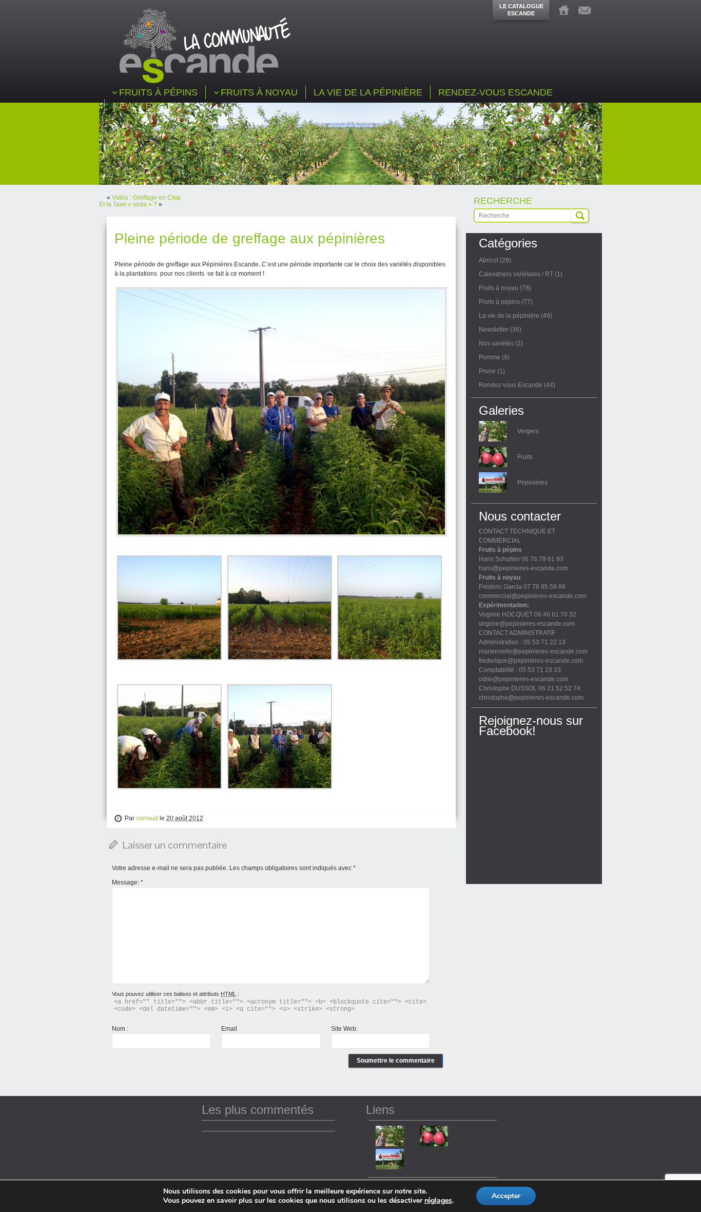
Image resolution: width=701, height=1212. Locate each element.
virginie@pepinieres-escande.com (527, 623)
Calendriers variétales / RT (516, 274)
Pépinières (532, 482)
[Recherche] (580, 215)
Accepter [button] (506, 1196)
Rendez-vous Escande (510, 385)
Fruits (525, 456)
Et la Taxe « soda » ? (128, 204)
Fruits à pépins (499, 301)
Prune (487, 371)
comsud (147, 818)
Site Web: (344, 1028)
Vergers (528, 431)
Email (229, 1028)
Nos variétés (496, 343)
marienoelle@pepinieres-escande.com (533, 651)
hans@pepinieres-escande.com (523, 568)
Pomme (489, 357)
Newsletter (494, 329)
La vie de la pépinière (509, 315)
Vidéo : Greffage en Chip (146, 197)
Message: (127, 882)
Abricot (488, 260)
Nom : (120, 1028)
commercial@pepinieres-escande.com (533, 596)
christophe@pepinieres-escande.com (531, 697)
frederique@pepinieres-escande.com (531, 660)
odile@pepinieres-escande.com (523, 679)
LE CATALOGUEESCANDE (521, 9)
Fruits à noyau (498, 288)
